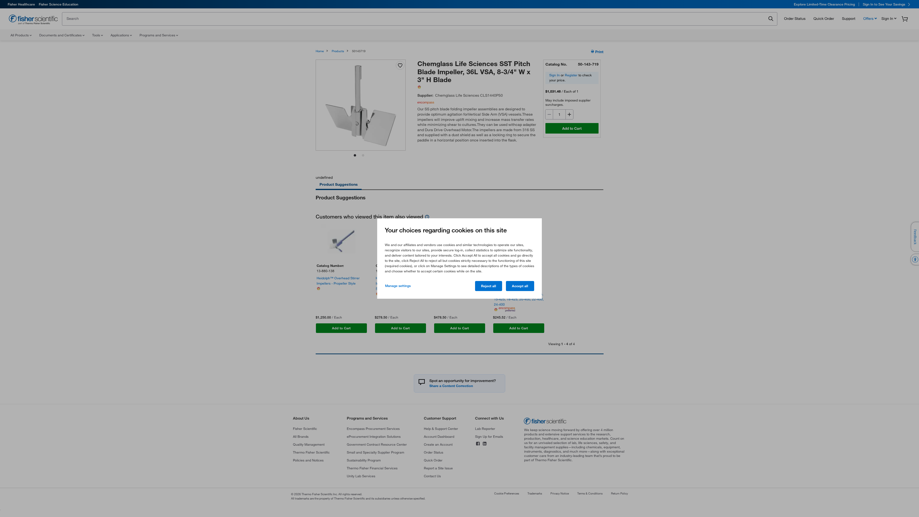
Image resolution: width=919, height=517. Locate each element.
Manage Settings (398, 286)
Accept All (520, 286)
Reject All (488, 286)
